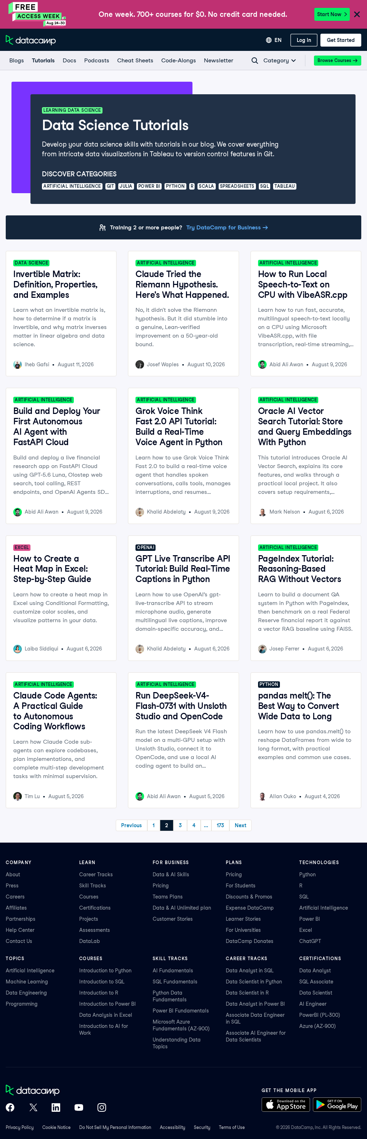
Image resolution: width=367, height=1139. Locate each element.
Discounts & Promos (249, 897)
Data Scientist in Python (254, 982)
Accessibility (172, 1127)
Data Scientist (315, 993)
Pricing (161, 885)
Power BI (309, 919)
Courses (89, 897)
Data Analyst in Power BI (255, 1004)
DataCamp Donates (249, 941)
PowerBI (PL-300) (319, 1015)
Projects (88, 919)
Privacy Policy (20, 1127)
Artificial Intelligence (323, 908)
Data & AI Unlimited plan (182, 908)
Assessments (94, 930)
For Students (241, 885)
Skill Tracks (92, 885)
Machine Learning (27, 982)
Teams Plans (168, 897)
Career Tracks (96, 874)
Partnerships (20, 919)
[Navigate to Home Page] (31, 40)
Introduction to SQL (101, 982)
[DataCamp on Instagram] (101, 1108)
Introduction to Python (105, 970)
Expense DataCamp (250, 908)
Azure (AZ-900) (317, 1026)
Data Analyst (315, 970)
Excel (305, 930)
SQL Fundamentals (175, 982)
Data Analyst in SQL (249, 970)
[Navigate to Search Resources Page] (255, 60)
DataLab (89, 941)
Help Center (20, 930)
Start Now (329, 14)
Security (202, 1127)
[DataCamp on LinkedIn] (56, 1108)
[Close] (357, 15)
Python (307, 874)
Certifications (95, 908)
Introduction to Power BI (107, 1004)
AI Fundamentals (173, 970)
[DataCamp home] (56, 1091)
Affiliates (16, 908)
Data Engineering (26, 993)
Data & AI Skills (171, 874)
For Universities (243, 930)
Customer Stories (173, 919)
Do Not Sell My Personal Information (115, 1127)
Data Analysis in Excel (105, 1015)
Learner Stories (243, 919)
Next (240, 825)
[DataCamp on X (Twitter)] (33, 1108)
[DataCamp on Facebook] (10, 1108)
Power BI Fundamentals (181, 1011)
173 (220, 825)
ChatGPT (310, 941)
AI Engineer (313, 1004)
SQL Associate (316, 982)
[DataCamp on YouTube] (79, 1108)
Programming (22, 1004)
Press (12, 885)
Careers (15, 897)
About (13, 874)
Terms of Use (232, 1127)
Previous (131, 825)
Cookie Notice (56, 1127)
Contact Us (19, 941)
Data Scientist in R (247, 993)
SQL (304, 897)
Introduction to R (98, 993)
